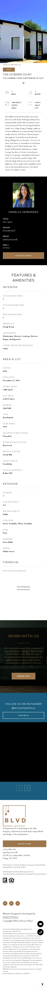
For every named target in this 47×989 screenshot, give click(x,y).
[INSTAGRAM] (11, 903)
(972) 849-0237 (9, 230)
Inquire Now (23, 676)
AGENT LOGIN (24, 844)
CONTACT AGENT (23, 256)
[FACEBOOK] (5, 903)
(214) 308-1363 (9, 849)
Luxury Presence (10, 917)
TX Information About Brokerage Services (18, 871)
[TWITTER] (17, 903)
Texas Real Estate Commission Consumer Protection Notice (24, 874)
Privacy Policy (26, 920)
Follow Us (23, 715)
